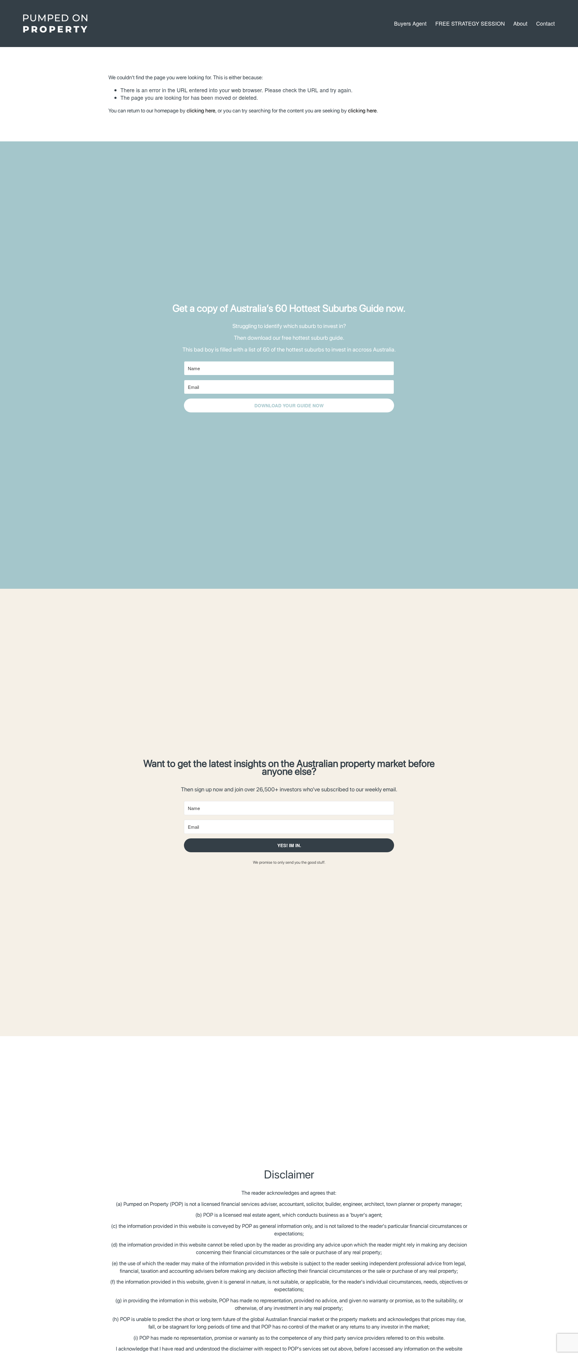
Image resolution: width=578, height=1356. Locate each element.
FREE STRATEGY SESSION (470, 23)
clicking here (201, 110)
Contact (545, 23)
